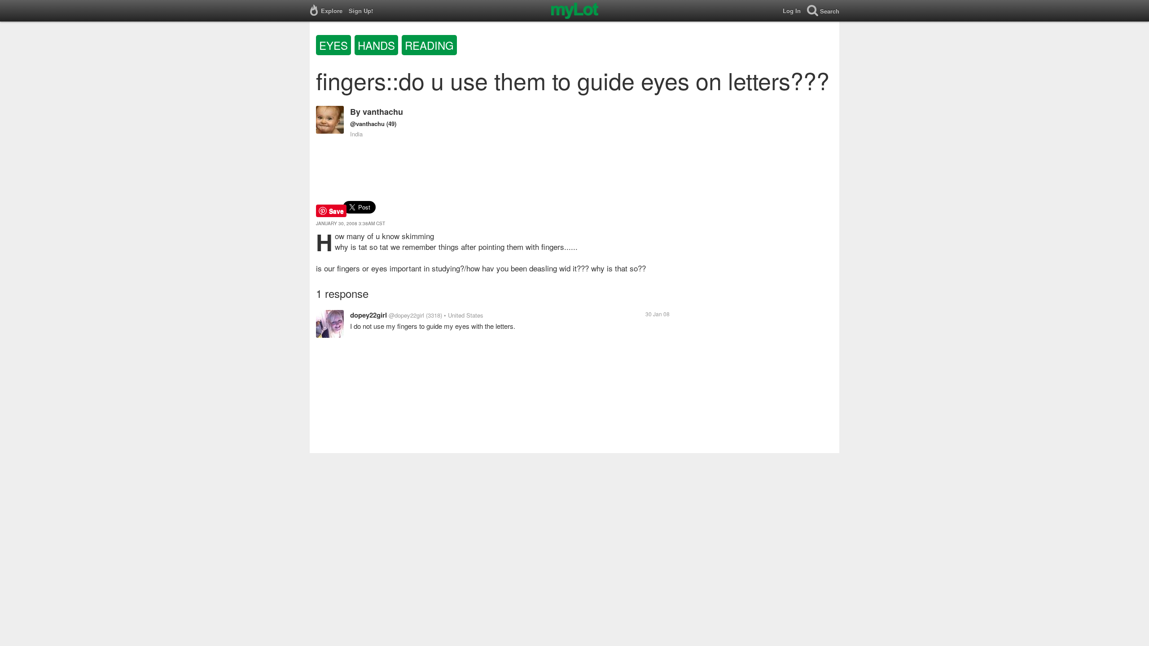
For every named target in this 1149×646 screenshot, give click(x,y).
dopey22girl (368, 315)
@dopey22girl (406, 315)
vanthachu (383, 112)
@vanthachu (367, 123)
